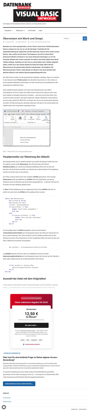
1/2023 (32, 42)
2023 (36, 42)
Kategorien (19, 30)
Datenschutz (7, 401)
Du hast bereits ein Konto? (32, 344)
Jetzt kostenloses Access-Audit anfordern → (19, 384)
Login (40, 30)
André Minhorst (21, 42)
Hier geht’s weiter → (31, 325)
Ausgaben (7, 30)
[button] (4, 407)
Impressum (7, 398)
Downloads (32, 30)
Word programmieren (44, 42)
